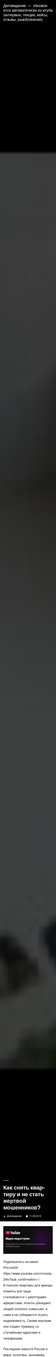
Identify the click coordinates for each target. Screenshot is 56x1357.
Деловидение (14, 5)
